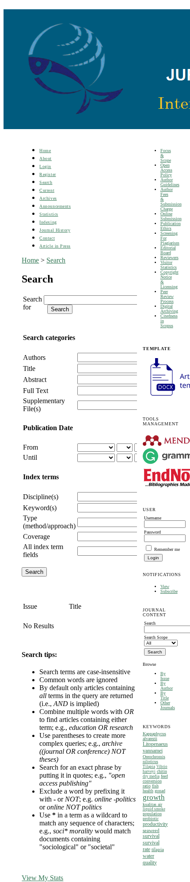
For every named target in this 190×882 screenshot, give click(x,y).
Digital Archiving (169, 308)
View (164, 586)
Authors (34, 357)
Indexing (48, 222)
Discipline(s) (40, 496)
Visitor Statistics (168, 265)
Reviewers (169, 257)
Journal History (54, 230)
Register (47, 174)
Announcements (55, 206)
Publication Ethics (170, 226)
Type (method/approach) (49, 522)
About (45, 158)
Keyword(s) (40, 508)
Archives (48, 198)
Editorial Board (168, 250)
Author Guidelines (169, 182)
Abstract (34, 379)
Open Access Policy (166, 170)
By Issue (164, 676)
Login (45, 166)
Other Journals (167, 705)
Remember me (167, 549)
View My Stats (42, 878)
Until (30, 457)
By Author (166, 686)
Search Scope (155, 637)
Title (29, 368)
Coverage (36, 536)
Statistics (48, 214)
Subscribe (169, 591)
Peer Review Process (167, 296)
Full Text (35, 390)
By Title (164, 695)
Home (45, 150)
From (30, 447)
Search (45, 182)
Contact (47, 238)
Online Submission (171, 216)
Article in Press (54, 246)
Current (46, 190)
